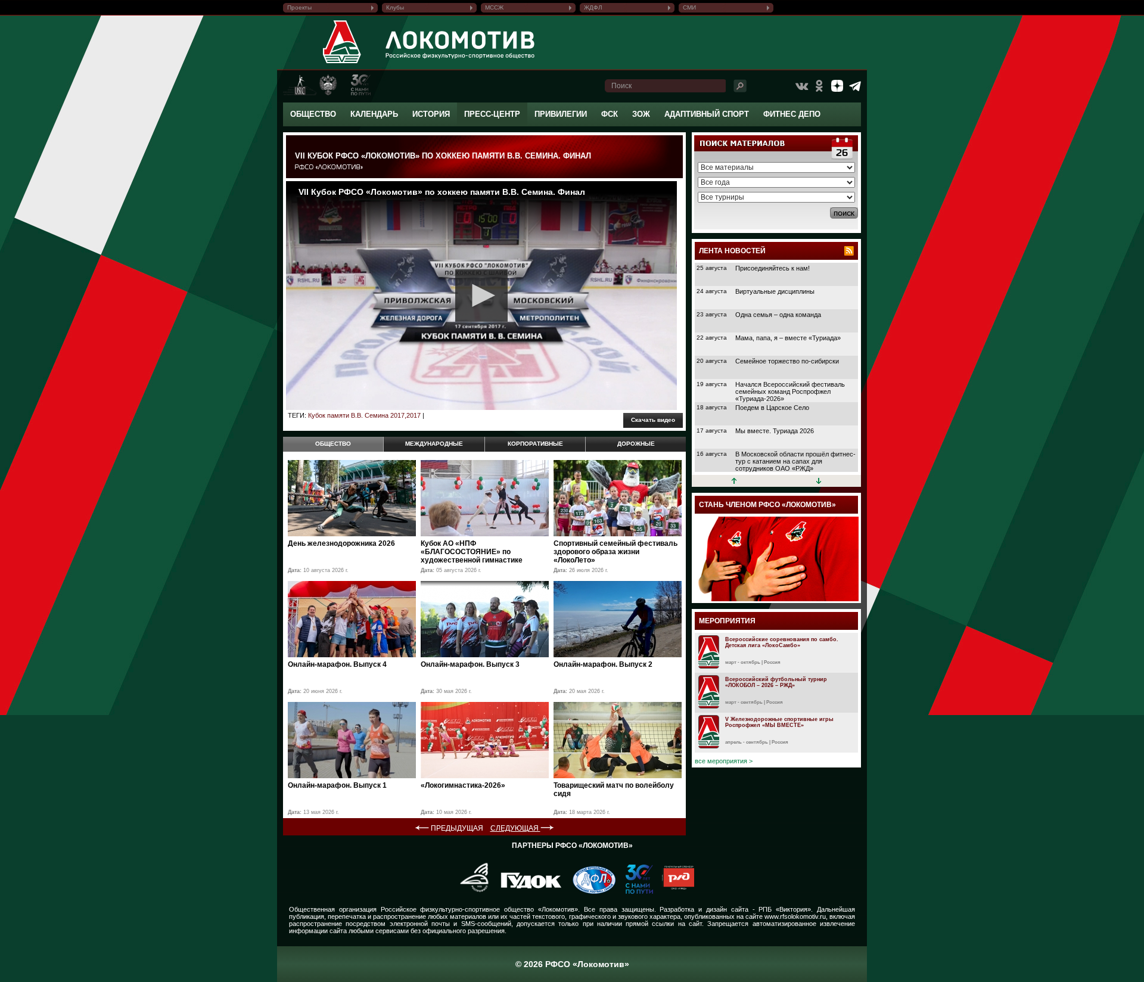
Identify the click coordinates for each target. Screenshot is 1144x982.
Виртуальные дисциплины (775, 291)
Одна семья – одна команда (778, 314)
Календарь (374, 114)
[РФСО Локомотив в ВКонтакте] (801, 86)
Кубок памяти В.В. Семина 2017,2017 (364, 415)
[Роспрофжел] (470, 891)
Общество (313, 114)
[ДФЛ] (589, 891)
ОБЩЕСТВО (333, 443)
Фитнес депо (791, 114)
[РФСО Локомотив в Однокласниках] (819, 86)
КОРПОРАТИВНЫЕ (535, 443)
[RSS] (849, 251)
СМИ (689, 7)
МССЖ (494, 7)
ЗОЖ (641, 114)
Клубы (395, 7)
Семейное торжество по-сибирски (787, 361)
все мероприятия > (724, 761)
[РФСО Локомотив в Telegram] (855, 86)
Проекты (299, 7)
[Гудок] (526, 891)
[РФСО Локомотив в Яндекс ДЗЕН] (837, 86)
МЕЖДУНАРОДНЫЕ (434, 443)
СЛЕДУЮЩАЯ (515, 828)
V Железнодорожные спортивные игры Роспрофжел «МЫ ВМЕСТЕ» (779, 722)
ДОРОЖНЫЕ (636, 443)
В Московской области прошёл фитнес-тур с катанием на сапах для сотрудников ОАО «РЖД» (795, 461)
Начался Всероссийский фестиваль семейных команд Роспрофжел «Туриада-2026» (790, 391)
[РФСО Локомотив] (342, 63)
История (431, 114)
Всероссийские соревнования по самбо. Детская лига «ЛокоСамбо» (781, 642)
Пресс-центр (492, 114)
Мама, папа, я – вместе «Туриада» (788, 337)
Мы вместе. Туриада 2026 (774, 430)
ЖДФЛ (593, 7)
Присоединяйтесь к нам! (772, 268)
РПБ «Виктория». (785, 909)
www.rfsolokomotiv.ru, (796, 916)
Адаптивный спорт (706, 114)
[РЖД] (673, 891)
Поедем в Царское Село (772, 407)
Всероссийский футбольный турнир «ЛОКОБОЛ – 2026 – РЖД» (776, 682)
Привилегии (560, 114)
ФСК (609, 114)
